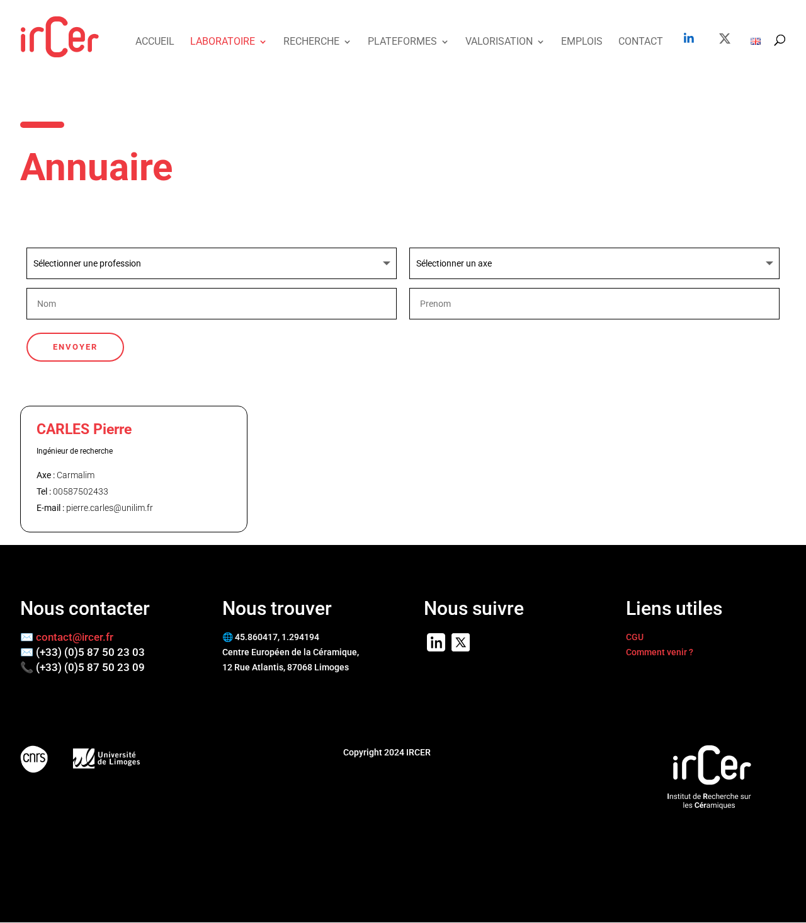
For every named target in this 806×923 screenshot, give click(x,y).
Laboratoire (222, 42)
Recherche (311, 42)
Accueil (154, 42)
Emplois (582, 42)
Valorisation (499, 42)
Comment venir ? (659, 652)
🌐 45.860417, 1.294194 (270, 637)
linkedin (689, 38)
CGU (635, 637)
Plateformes (402, 42)
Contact (640, 42)
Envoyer (75, 347)
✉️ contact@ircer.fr (66, 637)
